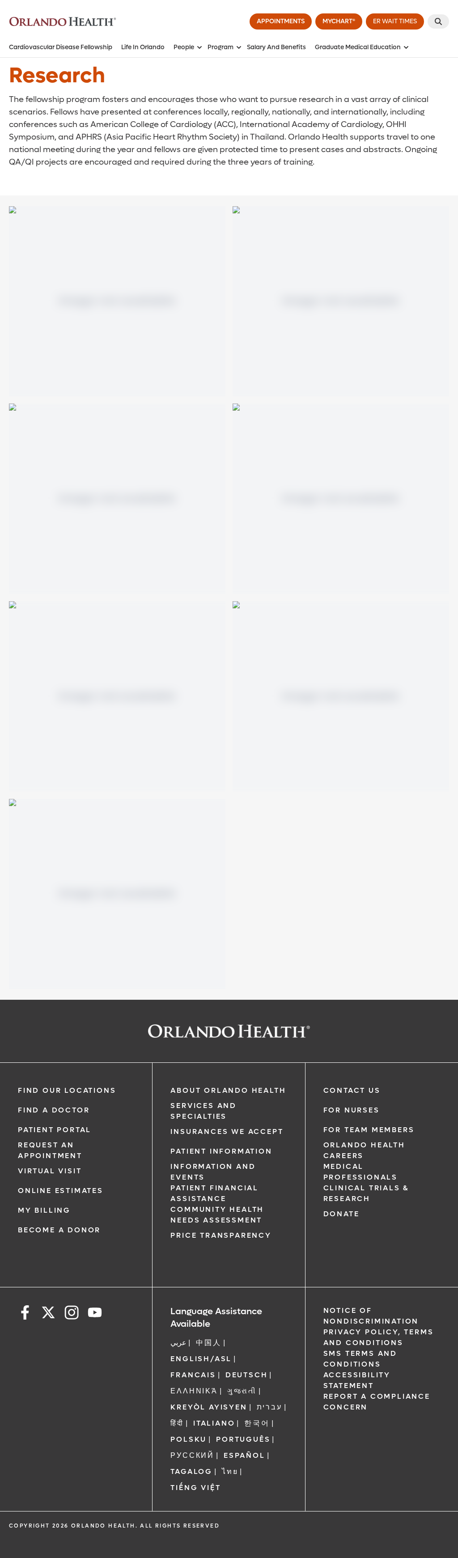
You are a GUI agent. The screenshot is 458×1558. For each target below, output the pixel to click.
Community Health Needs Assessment (217, 1215)
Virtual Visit (49, 1171)
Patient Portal (54, 1129)
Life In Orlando (143, 47)
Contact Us (352, 1090)
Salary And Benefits (276, 47)
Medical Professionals (360, 1172)
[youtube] (95, 1314)
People (184, 47)
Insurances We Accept (226, 1131)
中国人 (208, 1342)
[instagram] (71, 1314)
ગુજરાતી (242, 1391)
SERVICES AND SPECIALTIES (203, 1111)
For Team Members (369, 1129)
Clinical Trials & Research (366, 1193)
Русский (192, 1455)
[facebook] (25, 1314)
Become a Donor (59, 1230)
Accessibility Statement (356, 1380)
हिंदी (177, 1423)
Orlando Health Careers (364, 1150)
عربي (178, 1342)
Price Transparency (220, 1235)
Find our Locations (67, 1090)
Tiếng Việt (195, 1487)
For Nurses (351, 1110)
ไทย (230, 1471)
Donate (341, 1213)
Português (243, 1439)
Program (220, 47)
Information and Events (212, 1172)
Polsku (188, 1439)
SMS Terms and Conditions (360, 1359)
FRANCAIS (193, 1375)
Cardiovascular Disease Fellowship (60, 47)
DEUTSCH (246, 1375)
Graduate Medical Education (358, 47)
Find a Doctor (53, 1110)
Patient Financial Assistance (214, 1193)
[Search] (438, 21)
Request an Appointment (50, 1150)
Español (244, 1455)
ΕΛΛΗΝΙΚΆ (193, 1391)
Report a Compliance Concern (376, 1402)
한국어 (256, 1423)
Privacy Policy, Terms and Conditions (378, 1337)
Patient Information (221, 1151)
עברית (269, 1407)
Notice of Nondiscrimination (371, 1316)
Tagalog (191, 1471)
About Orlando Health (228, 1090)
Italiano (214, 1423)
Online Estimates (60, 1190)
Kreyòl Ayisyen (208, 1407)
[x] (48, 1314)
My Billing (44, 1210)
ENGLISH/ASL (201, 1358)
